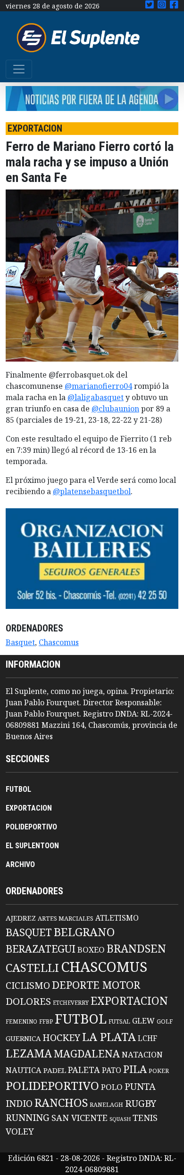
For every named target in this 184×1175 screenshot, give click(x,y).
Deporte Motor (96, 985)
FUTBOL (18, 789)
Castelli (32, 967)
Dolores (28, 1001)
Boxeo (91, 949)
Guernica (23, 1038)
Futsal (119, 1021)
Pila (135, 1069)
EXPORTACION (29, 808)
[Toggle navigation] (19, 69)
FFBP (46, 1021)
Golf (165, 1021)
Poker (159, 1071)
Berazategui (40, 948)
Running (28, 1117)
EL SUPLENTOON (32, 845)
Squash (120, 1119)
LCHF (147, 1038)
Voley (20, 1131)
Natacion (142, 1054)
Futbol (81, 1018)
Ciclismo (28, 985)
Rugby (140, 1103)
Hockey (61, 1037)
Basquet (20, 642)
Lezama (29, 1053)
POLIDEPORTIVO (31, 826)
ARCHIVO (20, 864)
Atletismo (117, 918)
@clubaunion (115, 408)
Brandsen (136, 948)
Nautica (24, 1070)
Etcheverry (71, 1002)
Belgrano (84, 931)
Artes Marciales (65, 918)
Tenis (145, 1117)
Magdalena (87, 1053)
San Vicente (79, 1117)
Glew (143, 1021)
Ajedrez (21, 918)
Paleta (84, 1069)
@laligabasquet (95, 397)
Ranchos (61, 1102)
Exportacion (129, 1001)
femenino (21, 1021)
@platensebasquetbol (92, 491)
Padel (54, 1070)
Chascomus (59, 642)
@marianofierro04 (98, 386)
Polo (112, 1086)
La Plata (109, 1036)
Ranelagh (106, 1105)
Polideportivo (52, 1085)
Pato (111, 1070)
